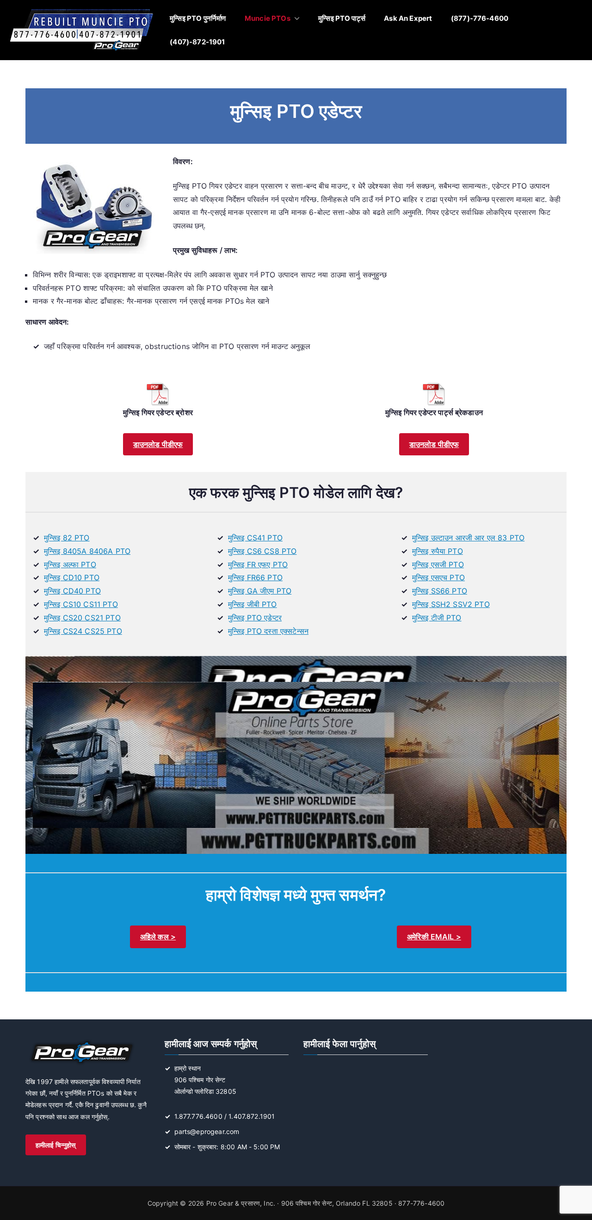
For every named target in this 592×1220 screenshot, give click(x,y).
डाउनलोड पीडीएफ (158, 444)
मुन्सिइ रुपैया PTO (437, 551)
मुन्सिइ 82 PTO (67, 537)
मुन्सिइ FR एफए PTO (258, 564)
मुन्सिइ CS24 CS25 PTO (83, 631)
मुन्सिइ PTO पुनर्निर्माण (198, 18)
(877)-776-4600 (479, 18)
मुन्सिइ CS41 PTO (255, 537)
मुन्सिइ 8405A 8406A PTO (87, 551)
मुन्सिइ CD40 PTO (72, 590)
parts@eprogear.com (207, 1131)
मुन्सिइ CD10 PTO (71, 577)
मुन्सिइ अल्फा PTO (70, 564)
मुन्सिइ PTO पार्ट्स (341, 18)
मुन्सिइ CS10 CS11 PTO (81, 604)
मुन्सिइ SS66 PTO (439, 590)
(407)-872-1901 (197, 41)
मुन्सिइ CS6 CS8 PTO (262, 551)
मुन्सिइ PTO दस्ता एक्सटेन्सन (268, 631)
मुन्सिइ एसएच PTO (438, 577)
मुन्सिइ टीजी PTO (437, 617)
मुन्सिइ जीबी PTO (252, 604)
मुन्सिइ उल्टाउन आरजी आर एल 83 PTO (468, 537)
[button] (295, 18)
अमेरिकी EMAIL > (434, 936)
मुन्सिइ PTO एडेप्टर (255, 617)
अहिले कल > (158, 936)
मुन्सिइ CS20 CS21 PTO (82, 617)
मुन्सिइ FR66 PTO (255, 577)
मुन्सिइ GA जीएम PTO (259, 590)
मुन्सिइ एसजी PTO (438, 564)
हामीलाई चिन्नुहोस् (56, 1145)
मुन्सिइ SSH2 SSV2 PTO (451, 604)
